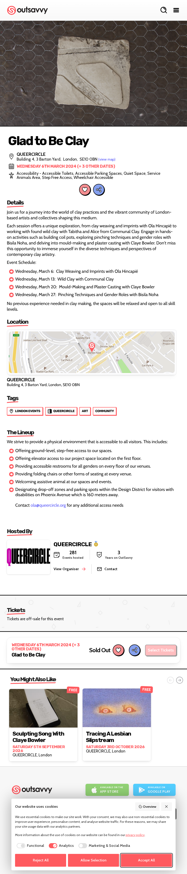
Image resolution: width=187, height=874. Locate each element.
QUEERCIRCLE (73, 544)
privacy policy (135, 835)
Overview (149, 807)
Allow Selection (93, 860)
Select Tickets (161, 650)
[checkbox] (29, 845)
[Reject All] (166, 806)
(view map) (106, 159)
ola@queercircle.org (48, 505)
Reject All (41, 860)
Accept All (146, 860)
